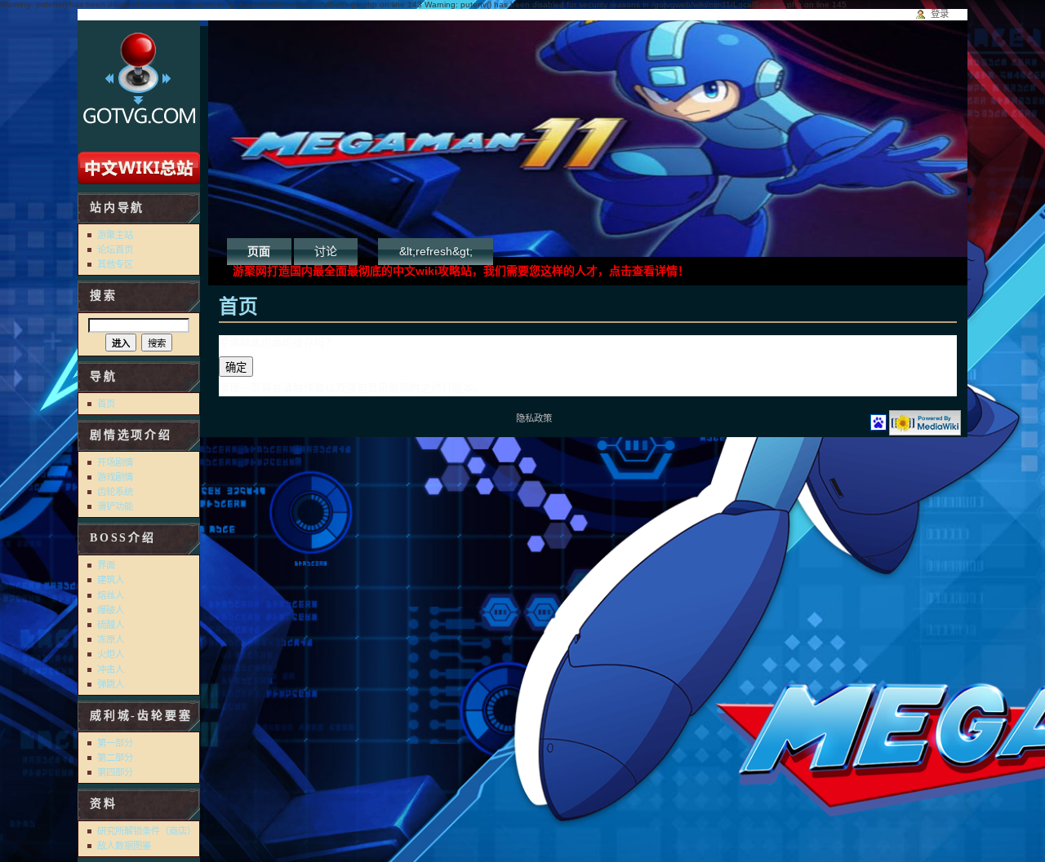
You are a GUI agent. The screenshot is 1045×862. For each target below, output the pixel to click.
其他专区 (115, 264)
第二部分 (115, 758)
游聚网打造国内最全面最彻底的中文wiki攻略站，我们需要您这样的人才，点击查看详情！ (461, 270)
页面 (258, 251)
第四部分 (115, 772)
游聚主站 (115, 235)
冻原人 (110, 639)
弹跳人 (110, 684)
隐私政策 (534, 418)
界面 (106, 565)
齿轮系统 (115, 492)
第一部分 (115, 743)
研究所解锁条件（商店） (146, 831)
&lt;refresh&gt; (436, 251)
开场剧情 (115, 462)
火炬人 (110, 654)
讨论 (325, 251)
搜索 (104, 296)
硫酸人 (110, 625)
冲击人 (110, 669)
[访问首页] (139, 83)
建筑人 (110, 580)
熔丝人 (110, 595)
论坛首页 (115, 249)
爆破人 (110, 610)
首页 (106, 404)
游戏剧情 (115, 477)
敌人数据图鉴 (124, 846)
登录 (940, 14)
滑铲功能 (115, 506)
